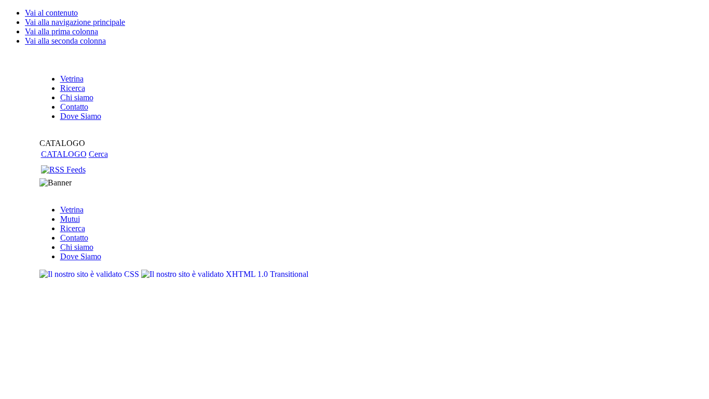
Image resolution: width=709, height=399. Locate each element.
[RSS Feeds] (63, 169)
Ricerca (72, 228)
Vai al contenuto (51, 12)
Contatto (74, 237)
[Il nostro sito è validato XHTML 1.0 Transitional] (224, 274)
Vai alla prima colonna (61, 31)
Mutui (70, 219)
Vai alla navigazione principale (75, 22)
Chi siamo (76, 247)
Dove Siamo (80, 256)
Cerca (98, 154)
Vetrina (72, 209)
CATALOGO (64, 154)
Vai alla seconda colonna (65, 40)
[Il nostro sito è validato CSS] (90, 274)
